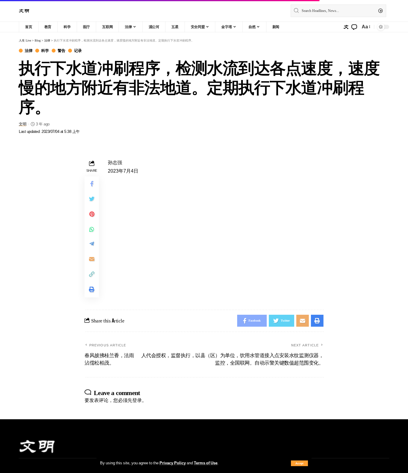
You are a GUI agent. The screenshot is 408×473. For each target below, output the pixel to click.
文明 (22, 124)
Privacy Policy (172, 462)
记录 (78, 51)
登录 (137, 400)
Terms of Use (205, 462)
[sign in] (345, 26)
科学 (45, 51)
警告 (61, 51)
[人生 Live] (24, 11)
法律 (28, 51)
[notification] (354, 27)
